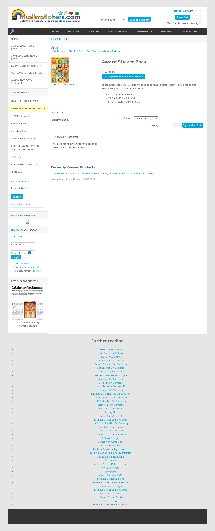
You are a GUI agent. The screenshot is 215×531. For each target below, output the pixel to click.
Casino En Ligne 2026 (110, 475)
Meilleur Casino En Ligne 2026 (110, 489)
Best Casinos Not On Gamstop (23, 47)
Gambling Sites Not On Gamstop (25, 57)
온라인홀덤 (111, 471)
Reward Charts (20, 115)
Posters (16, 157)
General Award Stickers (26, 108)
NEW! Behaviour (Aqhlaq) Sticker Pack (71, 51)
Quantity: (154, 125)
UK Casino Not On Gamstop (111, 401)
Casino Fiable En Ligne (110, 486)
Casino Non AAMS (111, 356)
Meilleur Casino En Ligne (110, 478)
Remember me (19, 253)
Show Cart (182, 17)
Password (16, 244)
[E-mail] (56, 46)
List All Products (20, 181)
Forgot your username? (26, 267)
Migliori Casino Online (110, 371)
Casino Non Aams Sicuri (111, 441)
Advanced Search (20, 204)
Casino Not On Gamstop (110, 404)
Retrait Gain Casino (110, 493)
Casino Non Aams (110, 445)
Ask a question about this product (123, 76)
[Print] (52, 46)
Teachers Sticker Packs (25, 100)
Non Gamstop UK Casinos (26, 72)
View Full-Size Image (62, 84)
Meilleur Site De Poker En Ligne (110, 463)
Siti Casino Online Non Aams (110, 434)
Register (36, 270)
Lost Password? (21, 263)
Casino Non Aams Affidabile (21, 81)
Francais (16, 171)
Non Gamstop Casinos (111, 353)
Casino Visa (111, 460)
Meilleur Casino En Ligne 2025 (110, 419)
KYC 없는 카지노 (110, 467)
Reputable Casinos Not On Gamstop (110, 393)
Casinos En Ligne (110, 438)
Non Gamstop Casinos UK (111, 386)
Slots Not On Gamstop (110, 378)
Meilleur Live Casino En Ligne (111, 375)
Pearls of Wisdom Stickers (106, 51)
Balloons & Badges (23, 138)
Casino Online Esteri (111, 497)
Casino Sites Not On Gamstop (111, 364)
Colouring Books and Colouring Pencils (131, 173)
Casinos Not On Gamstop (26, 65)
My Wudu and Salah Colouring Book (77, 173)
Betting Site (110, 412)
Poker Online (111, 500)
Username (16, 236)
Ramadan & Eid (20, 123)
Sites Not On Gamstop (111, 382)
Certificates (18, 130)
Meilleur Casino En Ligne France (110, 449)
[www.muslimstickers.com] (46, 17)
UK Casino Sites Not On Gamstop (111, 423)
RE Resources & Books (24, 164)
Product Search (19, 188)
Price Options (124, 118)
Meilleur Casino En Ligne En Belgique (110, 452)
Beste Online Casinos (110, 349)
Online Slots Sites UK (110, 415)
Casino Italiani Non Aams (110, 456)
